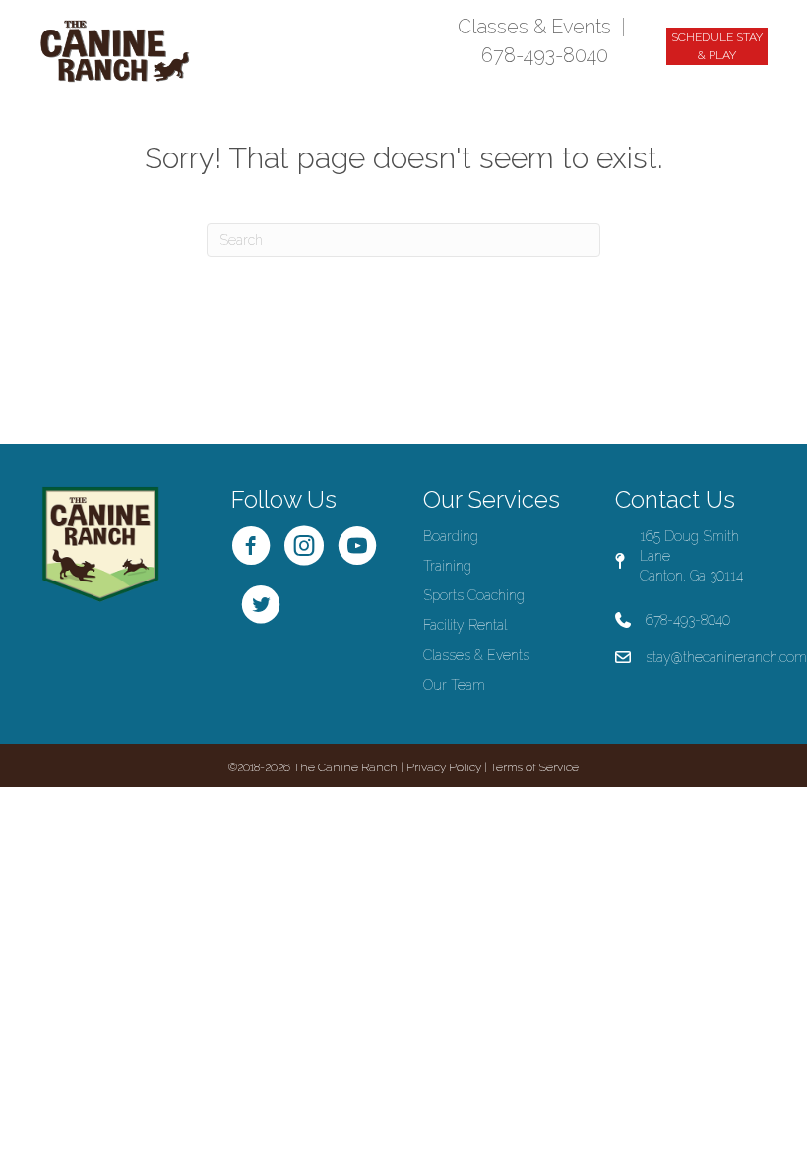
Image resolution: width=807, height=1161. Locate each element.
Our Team (454, 685)
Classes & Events (534, 26)
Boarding (450, 536)
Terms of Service (534, 767)
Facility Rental (465, 625)
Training (447, 566)
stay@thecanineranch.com (726, 657)
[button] (717, 46)
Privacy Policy (443, 767)
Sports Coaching (474, 595)
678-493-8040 (544, 55)
